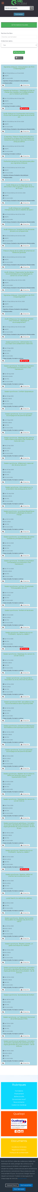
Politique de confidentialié (19, 1152)
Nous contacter (19, 1102)
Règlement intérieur (19, 1150)
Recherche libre (6, 33)
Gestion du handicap (19, 1105)
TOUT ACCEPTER (26, 1185)
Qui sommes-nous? (19, 1099)
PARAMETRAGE (12, 1185)
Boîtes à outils (19, 1096)
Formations (19, 1091)
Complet (25, 108)
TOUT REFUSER (19, 1189)
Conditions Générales (19, 1147)
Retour (19, 58)
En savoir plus (22, 1178)
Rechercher (19, 52)
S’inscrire (25, 85)
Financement (19, 1094)
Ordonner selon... (7, 41)
